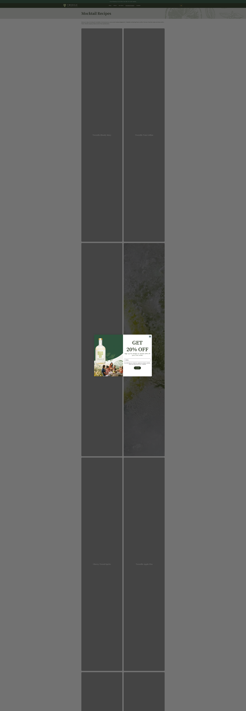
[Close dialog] (150, 336)
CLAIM (137, 368)
